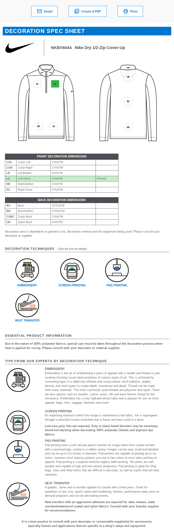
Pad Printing (116, 285)
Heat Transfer (27, 320)
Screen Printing (72, 285)
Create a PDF (91, 11)
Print (134, 11)
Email (48, 11)
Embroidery (27, 285)
